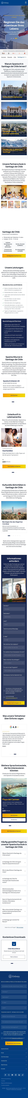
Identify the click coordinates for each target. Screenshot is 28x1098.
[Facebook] (5, 1074)
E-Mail (5, 636)
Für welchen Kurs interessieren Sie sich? (13, 652)
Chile (15, 57)
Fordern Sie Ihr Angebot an (14, 703)
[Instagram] (15, 1074)
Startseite (3, 57)
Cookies (3, 1080)
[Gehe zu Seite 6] (20, 198)
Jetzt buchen (14, 395)
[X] (8, 1074)
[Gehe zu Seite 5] (18, 198)
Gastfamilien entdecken (14, 466)
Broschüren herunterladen (14, 1043)
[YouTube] (12, 1074)
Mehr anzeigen (20, 927)
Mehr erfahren (14, 957)
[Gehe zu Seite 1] (11, 38)
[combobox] (14, 624)
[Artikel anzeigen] (4, 204)
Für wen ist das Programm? (10, 667)
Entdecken (14, 819)
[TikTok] (22, 1074)
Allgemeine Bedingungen (6, 1083)
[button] (14, 854)
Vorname (5, 605)
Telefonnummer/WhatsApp (10, 629)
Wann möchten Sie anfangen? (11, 659)
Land (4, 621)
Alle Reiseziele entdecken (14, 831)
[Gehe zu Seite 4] (16, 198)
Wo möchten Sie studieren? (10, 644)
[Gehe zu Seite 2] (13, 38)
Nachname (6, 613)
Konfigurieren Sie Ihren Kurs (14, 255)
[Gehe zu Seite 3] (16, 38)
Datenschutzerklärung (11, 698)
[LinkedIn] (19, 1074)
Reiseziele (9, 57)
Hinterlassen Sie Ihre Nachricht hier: (12, 675)
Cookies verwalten (5, 1085)
